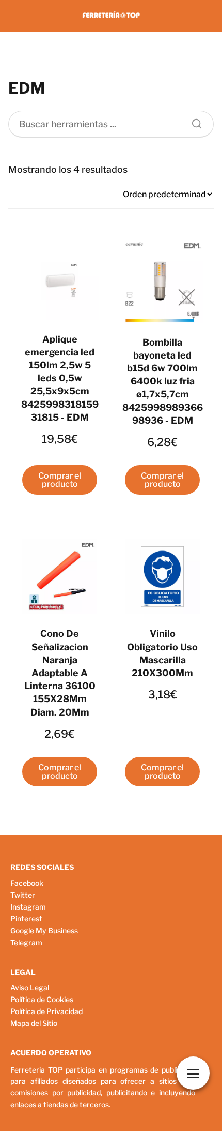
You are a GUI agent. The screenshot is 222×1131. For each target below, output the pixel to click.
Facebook (26, 883)
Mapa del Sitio (33, 1023)
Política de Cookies (41, 999)
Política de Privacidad (46, 1011)
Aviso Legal (29, 987)
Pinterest (26, 918)
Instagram (28, 906)
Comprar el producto (59, 480)
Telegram (26, 942)
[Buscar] (193, 121)
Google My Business (44, 930)
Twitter (22, 894)
